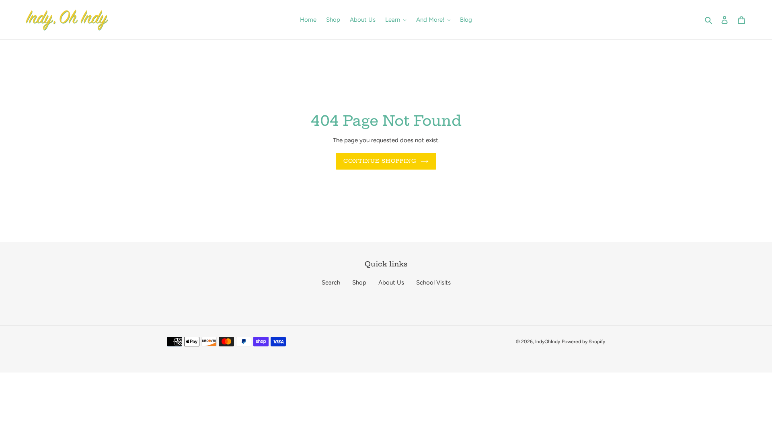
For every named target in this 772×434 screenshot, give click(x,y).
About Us (391, 282)
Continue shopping (380, 161)
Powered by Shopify (583, 341)
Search (331, 282)
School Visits (433, 282)
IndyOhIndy (547, 341)
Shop (359, 282)
